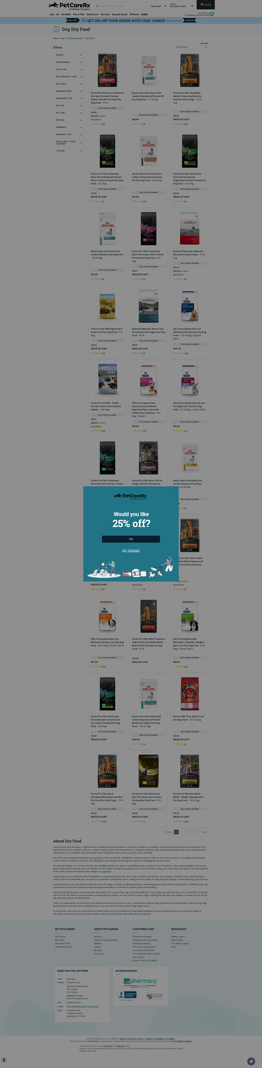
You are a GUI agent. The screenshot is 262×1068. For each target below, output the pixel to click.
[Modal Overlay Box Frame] (131, 534)
